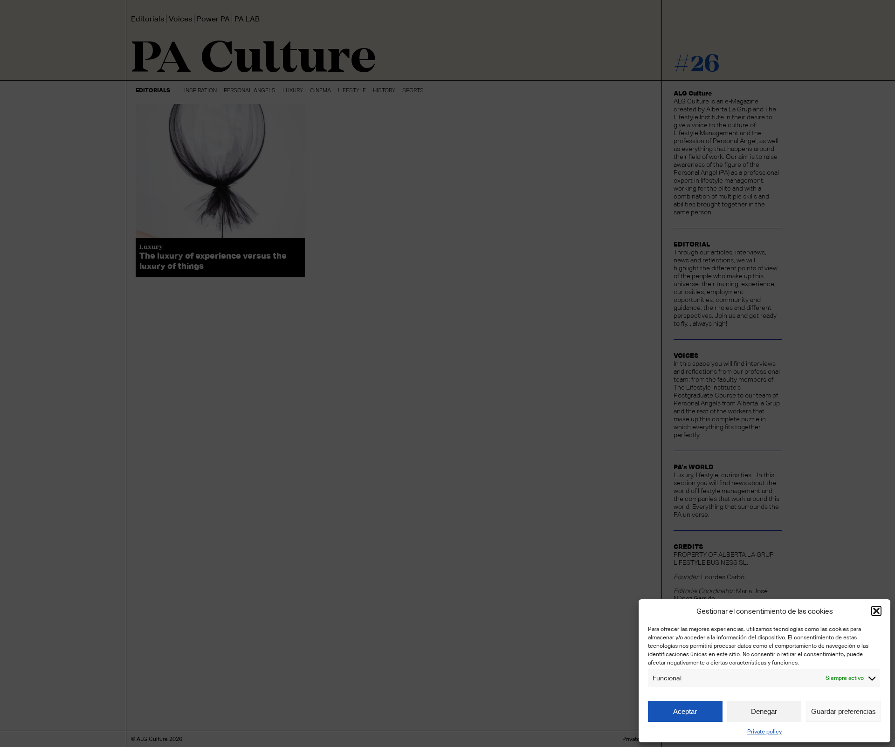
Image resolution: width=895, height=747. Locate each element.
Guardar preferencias (843, 711)
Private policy (764, 731)
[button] (876, 611)
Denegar (764, 711)
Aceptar (685, 711)
